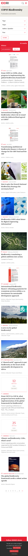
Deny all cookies (14, 551)
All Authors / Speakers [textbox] (9, 28)
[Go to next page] (22, 490)
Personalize (14, 554)
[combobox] (14, 21)
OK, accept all (17, 547)
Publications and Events (6, 6)
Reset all (16, 49)
